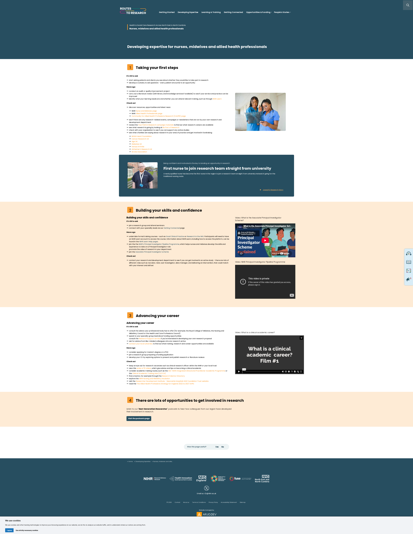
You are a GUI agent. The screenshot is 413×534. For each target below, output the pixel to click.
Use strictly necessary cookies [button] (27, 530)
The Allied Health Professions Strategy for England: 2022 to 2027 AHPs (165, 383)
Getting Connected (233, 12)
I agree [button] (9, 530)
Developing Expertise (188, 12)
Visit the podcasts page (139, 418)
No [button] (222, 447)
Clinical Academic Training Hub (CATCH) (149, 373)
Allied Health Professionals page (149, 113)
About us (186, 502)
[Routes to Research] (133, 11)
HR (215, 99)
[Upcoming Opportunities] (408, 280)
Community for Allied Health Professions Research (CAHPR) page (159, 116)
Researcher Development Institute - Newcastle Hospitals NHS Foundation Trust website (172, 381)
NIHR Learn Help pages (148, 241)
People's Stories (281, 12)
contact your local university (141, 343)
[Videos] (408, 271)
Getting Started (167, 12)
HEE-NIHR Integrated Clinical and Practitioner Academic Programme (196, 371)
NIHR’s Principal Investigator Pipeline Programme (159, 244)
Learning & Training (211, 12)
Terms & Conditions (199, 502)
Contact (177, 502)
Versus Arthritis (138, 146)
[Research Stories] (408, 262)
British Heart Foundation (142, 136)
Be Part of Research (171, 127)
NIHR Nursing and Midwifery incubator (154, 378)
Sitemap (243, 502)
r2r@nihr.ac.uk (210, 493)
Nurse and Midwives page (146, 111)
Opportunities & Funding (258, 12)
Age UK (135, 141)
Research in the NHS (195, 236)
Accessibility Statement (229, 502)
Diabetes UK (137, 144)
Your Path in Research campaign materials (156, 125)
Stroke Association (139, 152)
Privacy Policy (213, 502)
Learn (219, 99)
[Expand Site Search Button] (408, 5)
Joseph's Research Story (273, 190)
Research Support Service (149, 338)
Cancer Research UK (140, 139)
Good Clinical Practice (175, 236)
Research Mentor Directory (173, 376)
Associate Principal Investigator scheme (152, 252)
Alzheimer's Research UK (142, 149)
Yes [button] (217, 447)
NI (213, 99)
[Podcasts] (408, 254)
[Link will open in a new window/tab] (155, 478)
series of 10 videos (143, 368)
